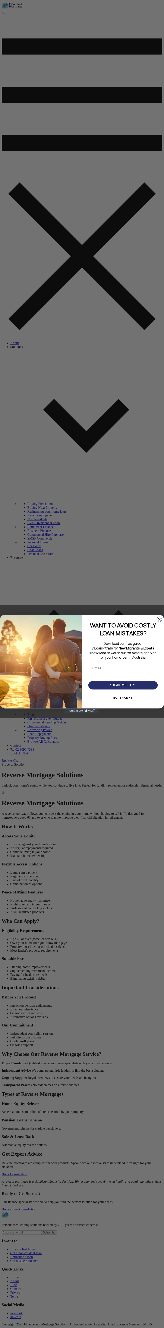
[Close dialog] (159, 619)
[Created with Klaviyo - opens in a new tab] (82, 710)
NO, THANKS (123, 697)
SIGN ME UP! (123, 685)
